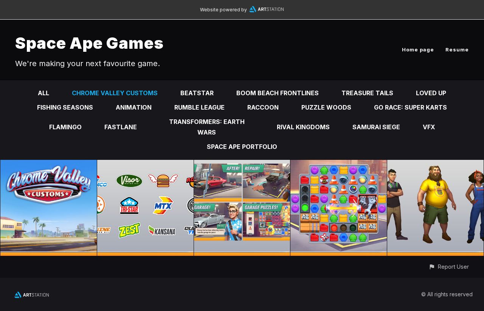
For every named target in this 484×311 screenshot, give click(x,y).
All (43, 93)
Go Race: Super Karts (410, 107)
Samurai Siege (376, 127)
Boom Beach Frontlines (277, 93)
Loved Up (431, 93)
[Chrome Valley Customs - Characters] (435, 165)
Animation (134, 107)
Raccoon (263, 107)
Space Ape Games (89, 43)
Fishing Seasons (65, 107)
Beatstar (197, 93)
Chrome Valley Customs (115, 93)
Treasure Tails (367, 93)
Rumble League (199, 107)
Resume (457, 49)
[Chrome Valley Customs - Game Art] (338, 165)
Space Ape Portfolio (242, 146)
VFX (429, 127)
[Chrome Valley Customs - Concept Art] (48, 165)
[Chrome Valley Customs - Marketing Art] (242, 165)
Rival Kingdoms (303, 127)
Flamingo (65, 127)
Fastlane (120, 127)
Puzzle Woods (326, 107)
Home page (418, 49)
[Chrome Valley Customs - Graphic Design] (145, 165)
